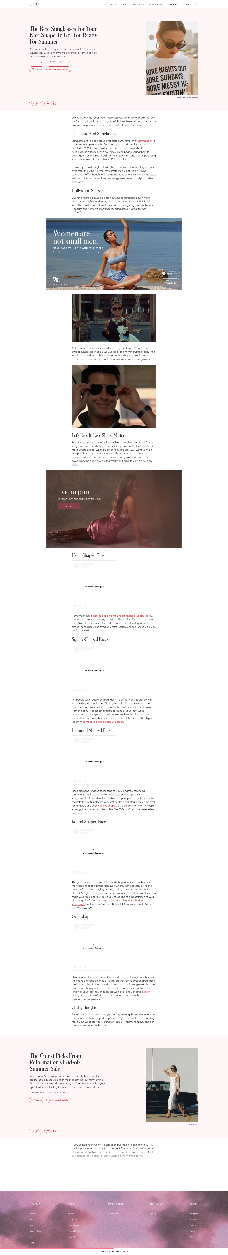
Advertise (71, 1213)
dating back (145, 140)
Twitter (192, 1231)
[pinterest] (42, 104)
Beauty (33, 1219)
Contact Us (72, 1219)
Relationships (35, 1231)
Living (32, 1242)
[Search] (196, 4)
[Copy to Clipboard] (53, 104)
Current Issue (113, 1213)
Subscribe (126, 1251)
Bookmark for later (60, 69)
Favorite (38, 69)
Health (32, 1213)
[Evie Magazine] (34, 4)
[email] (48, 104)
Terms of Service (74, 1231)
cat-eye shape (106, 805)
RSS (191, 1236)
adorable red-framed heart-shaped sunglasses (120, 615)
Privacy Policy (73, 1225)
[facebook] (31, 104)
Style (32, 1225)
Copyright (72, 1236)
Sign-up (152, 1213)
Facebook (194, 1219)
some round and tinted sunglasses (103, 721)
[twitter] (37, 104)
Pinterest (193, 1225)
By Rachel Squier (36, 1092)
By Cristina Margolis (37, 62)
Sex (31, 1236)
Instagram (194, 1213)
